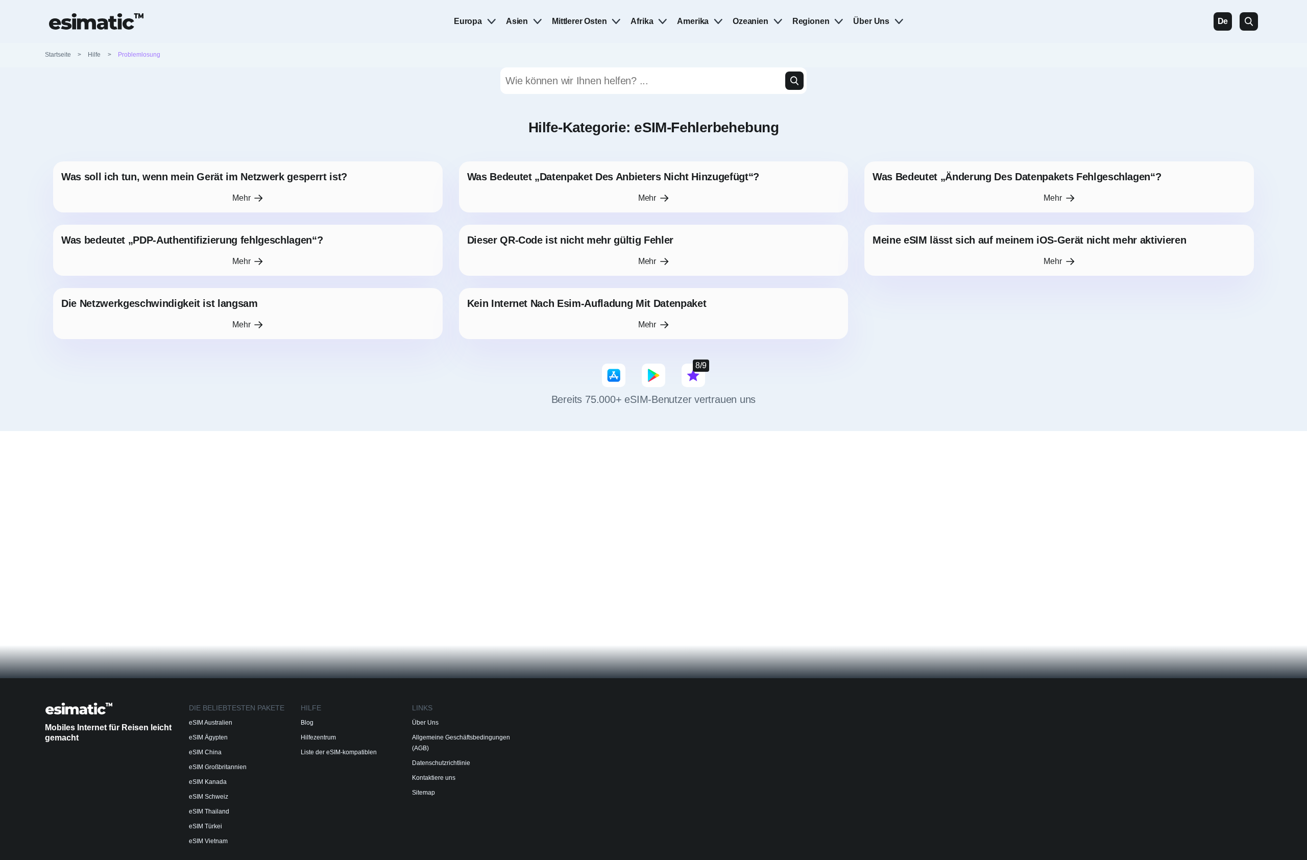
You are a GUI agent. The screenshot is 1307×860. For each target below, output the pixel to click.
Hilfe (94, 54)
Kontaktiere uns (433, 777)
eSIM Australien (210, 722)
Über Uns (871, 21)
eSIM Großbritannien (218, 767)
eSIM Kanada (208, 781)
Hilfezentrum (318, 737)
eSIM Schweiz (208, 796)
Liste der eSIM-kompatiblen (339, 752)
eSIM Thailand (209, 811)
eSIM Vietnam (208, 841)
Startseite (64, 54)
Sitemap (423, 792)
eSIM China (205, 752)
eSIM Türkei (205, 826)
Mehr (241, 198)
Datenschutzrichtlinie (441, 763)
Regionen (811, 21)
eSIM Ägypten (208, 737)
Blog (307, 722)
